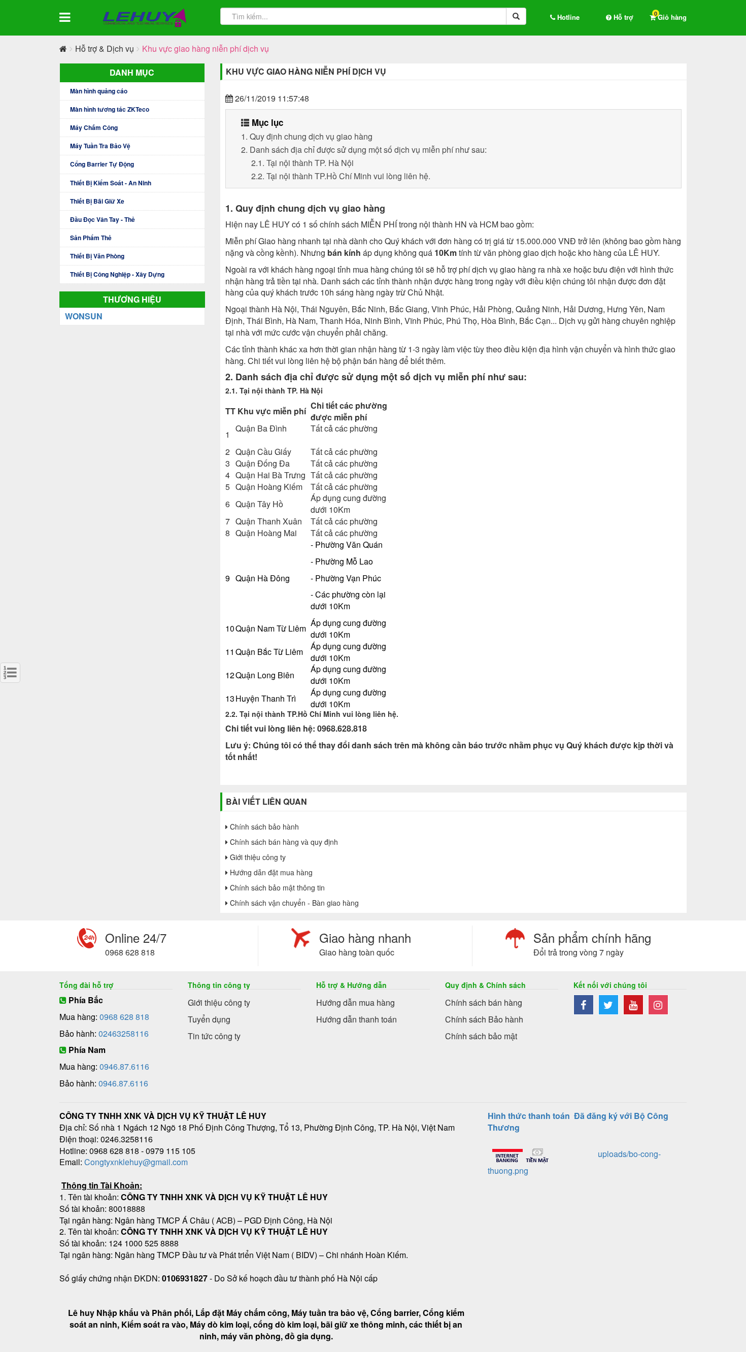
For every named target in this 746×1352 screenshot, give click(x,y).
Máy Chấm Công (94, 127)
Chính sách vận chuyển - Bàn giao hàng (293, 903)
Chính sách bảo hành (263, 826)
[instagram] (659, 1005)
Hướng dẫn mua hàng (355, 1002)
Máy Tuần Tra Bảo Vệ (100, 145)
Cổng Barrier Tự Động (102, 164)
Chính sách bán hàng (483, 1002)
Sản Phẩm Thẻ (91, 237)
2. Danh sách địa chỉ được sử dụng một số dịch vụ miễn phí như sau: (364, 149)
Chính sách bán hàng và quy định (283, 842)
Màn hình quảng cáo (98, 90)
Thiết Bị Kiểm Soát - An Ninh (110, 182)
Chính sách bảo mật (481, 1036)
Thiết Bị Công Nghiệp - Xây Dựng (117, 274)
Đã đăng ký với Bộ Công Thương (578, 1121)
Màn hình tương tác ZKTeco (109, 109)
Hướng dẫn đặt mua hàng (270, 872)
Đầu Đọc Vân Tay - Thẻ (102, 219)
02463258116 (123, 1033)
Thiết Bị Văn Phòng (97, 255)
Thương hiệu (132, 299)
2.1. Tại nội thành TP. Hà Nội (302, 163)
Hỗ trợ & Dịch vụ (104, 48)
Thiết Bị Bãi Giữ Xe (97, 201)
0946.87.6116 (124, 1066)
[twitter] (610, 1005)
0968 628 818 (124, 1017)
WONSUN (84, 316)
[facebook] (585, 1005)
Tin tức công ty (214, 1036)
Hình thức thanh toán (529, 1116)
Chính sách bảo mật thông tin (276, 887)
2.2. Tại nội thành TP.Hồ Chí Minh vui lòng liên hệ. (340, 176)
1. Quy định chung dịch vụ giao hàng (306, 136)
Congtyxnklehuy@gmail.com (136, 1162)
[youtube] (635, 1005)
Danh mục (132, 72)
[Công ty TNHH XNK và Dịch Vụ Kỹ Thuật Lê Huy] (145, 17)
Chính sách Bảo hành (484, 1019)
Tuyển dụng (209, 1019)
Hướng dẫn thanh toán (356, 1019)
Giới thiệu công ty (257, 857)
